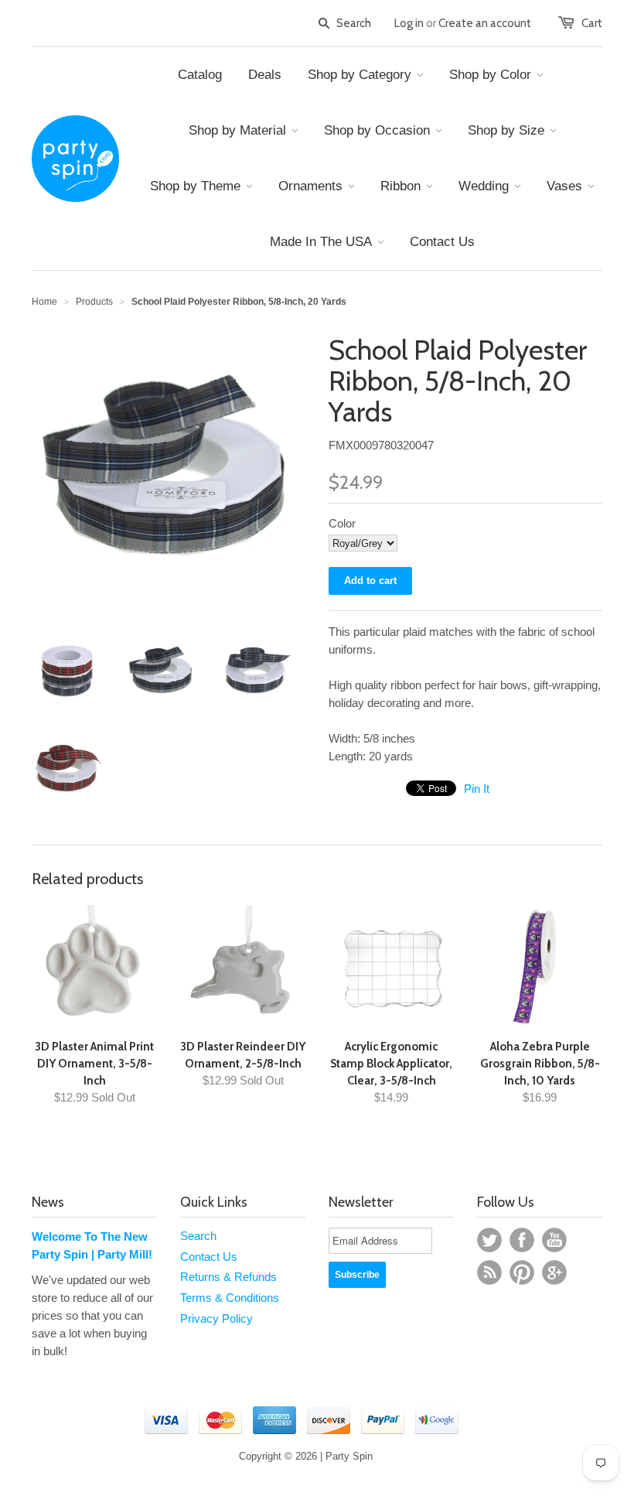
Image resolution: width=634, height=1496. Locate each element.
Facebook (522, 1240)
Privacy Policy (216, 1318)
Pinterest (522, 1272)
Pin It (476, 788)
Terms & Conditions (229, 1297)
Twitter (489, 1240)
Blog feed (489, 1272)
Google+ (554, 1272)
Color (342, 523)
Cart (591, 23)
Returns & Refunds (228, 1276)
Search (198, 1235)
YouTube (554, 1240)
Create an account (484, 23)
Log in (409, 23)
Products (94, 301)
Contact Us (208, 1256)
